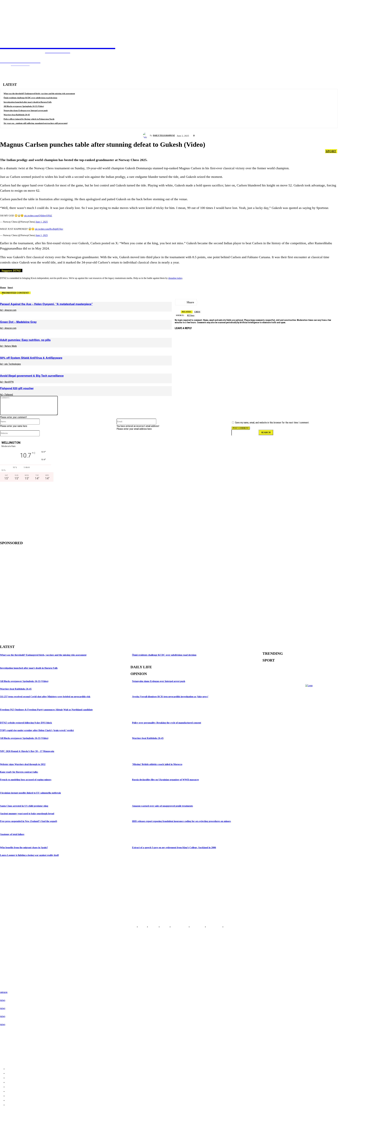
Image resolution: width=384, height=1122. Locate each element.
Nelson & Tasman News (10, 967)
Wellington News (7, 965)
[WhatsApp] (291, 302)
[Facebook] (226, 302)
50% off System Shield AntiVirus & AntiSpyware (31, 358)
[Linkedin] (269, 302)
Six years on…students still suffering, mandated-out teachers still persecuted (35, 123)
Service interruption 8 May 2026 (15, 1040)
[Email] (237, 302)
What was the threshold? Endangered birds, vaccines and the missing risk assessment (39, 93)
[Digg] (322, 302)
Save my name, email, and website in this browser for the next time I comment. (272, 422)
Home (3, 287)
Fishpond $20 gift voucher (17, 388)
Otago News (5, 975)
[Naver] (355, 302)
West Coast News (7, 970)
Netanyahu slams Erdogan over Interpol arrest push (26, 110)
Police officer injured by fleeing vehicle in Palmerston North (29, 119)
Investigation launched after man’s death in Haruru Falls (28, 102)
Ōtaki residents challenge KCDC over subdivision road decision (30, 98)
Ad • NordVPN (7, 381)
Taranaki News (6, 963)
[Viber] (344, 302)
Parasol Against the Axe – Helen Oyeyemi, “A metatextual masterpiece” (46, 304)
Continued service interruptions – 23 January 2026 (24, 1045)
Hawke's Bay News (8, 960)
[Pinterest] (280, 302)
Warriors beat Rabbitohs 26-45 (17, 115)
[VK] (258, 302)
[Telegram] (205, 302)
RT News (190, 315)
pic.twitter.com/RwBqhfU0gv (49, 229)
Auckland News (6, 953)
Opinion (4, 992)
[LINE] (333, 302)
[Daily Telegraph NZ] (146, 135)
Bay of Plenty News (8, 955)
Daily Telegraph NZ (164, 135)
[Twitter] (215, 302)
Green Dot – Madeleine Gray (18, 322)
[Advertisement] (25, 510)
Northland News (7, 951)
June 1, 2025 (42, 221)
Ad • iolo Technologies (10, 364)
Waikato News (6, 958)
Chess (197, 312)
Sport (331, 151)
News (2, 1000)
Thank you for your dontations (14, 1034)
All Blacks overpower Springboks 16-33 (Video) (24, 106)
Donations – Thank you (11, 1057)
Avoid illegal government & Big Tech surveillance (32, 376)
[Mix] (312, 302)
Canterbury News (7, 972)
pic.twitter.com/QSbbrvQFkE (38, 215)
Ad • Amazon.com (8, 310)
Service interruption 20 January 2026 (17, 1052)
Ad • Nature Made (8, 346)
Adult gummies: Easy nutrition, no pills (25, 340)
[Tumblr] (301, 302)
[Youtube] (339, 803)
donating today (175, 278)
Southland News (7, 977)
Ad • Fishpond (6, 394)
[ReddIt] (248, 302)
